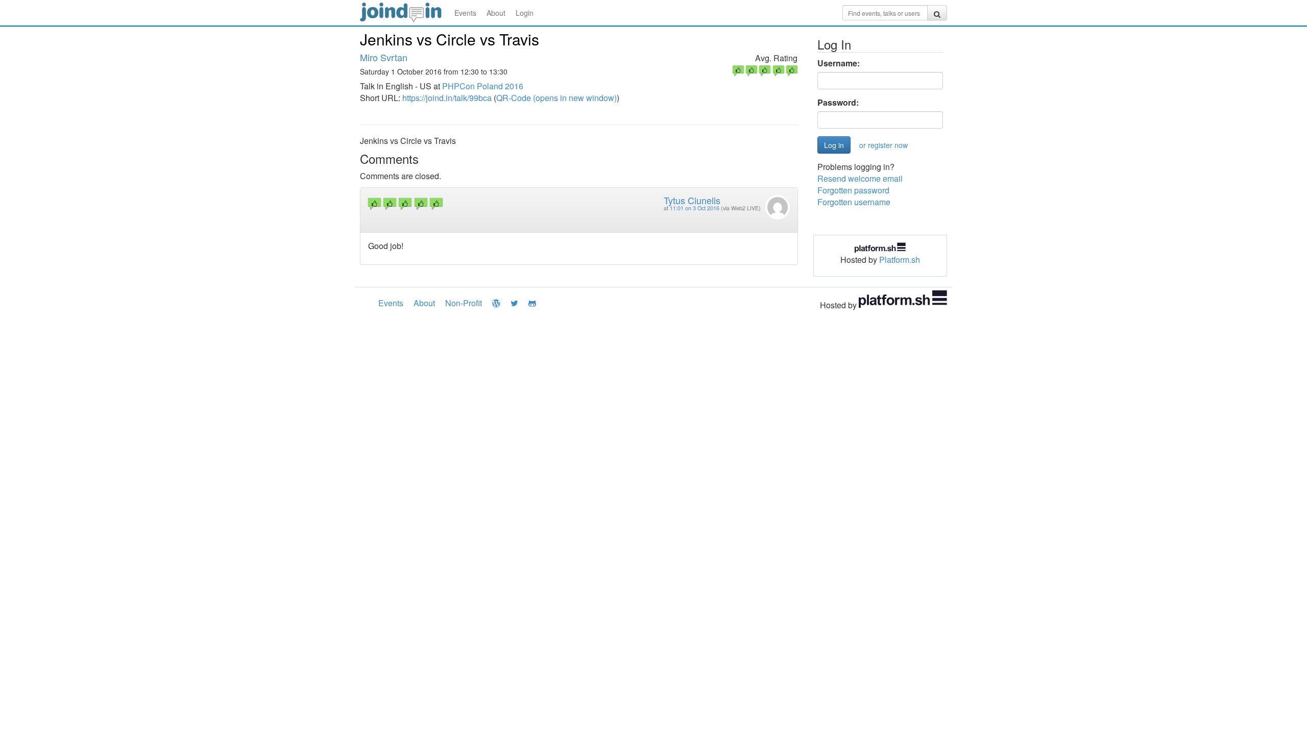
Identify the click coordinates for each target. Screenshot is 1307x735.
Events (465, 13)
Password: (838, 102)
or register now (883, 145)
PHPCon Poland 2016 (482, 86)
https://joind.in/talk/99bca (447, 98)
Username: (838, 63)
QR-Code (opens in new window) (556, 98)
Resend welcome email (860, 178)
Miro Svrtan (383, 57)
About (496, 13)
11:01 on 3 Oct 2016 (694, 208)
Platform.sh (899, 259)
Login (525, 13)
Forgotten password (853, 190)
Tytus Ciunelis (692, 200)
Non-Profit (463, 303)
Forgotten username (853, 202)
